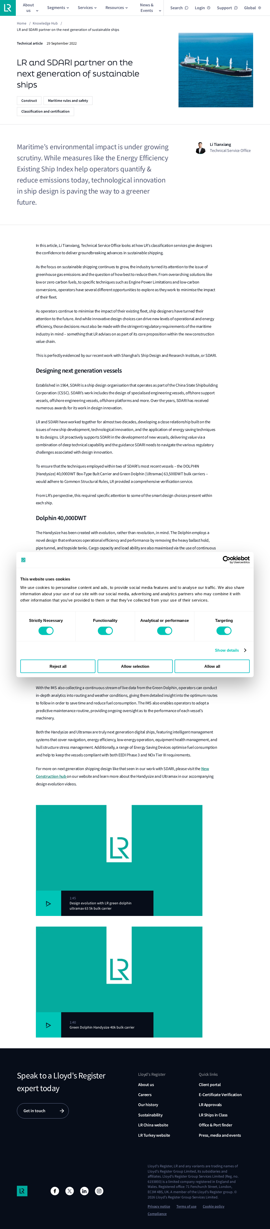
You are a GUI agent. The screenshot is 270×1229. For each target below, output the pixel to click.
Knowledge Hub (45, 23)
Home (21, 23)
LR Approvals (210, 1104)
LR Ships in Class (213, 1115)
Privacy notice (159, 1206)
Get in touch (34, 1110)
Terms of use (186, 1206)
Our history (148, 1104)
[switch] (105, 631)
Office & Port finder (215, 1125)
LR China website (153, 1125)
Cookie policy (213, 1206)
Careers (145, 1094)
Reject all (58, 666)
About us (146, 1084)
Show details (227, 650)
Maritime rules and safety (68, 100)
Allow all (212, 666)
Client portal (210, 1084)
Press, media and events (220, 1135)
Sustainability (150, 1115)
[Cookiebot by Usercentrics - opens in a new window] (227, 560)
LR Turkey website (154, 1135)
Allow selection (135, 666)
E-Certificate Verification (220, 1094)
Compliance (157, 1213)
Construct (29, 100)
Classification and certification (45, 111)
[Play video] (48, 903)
